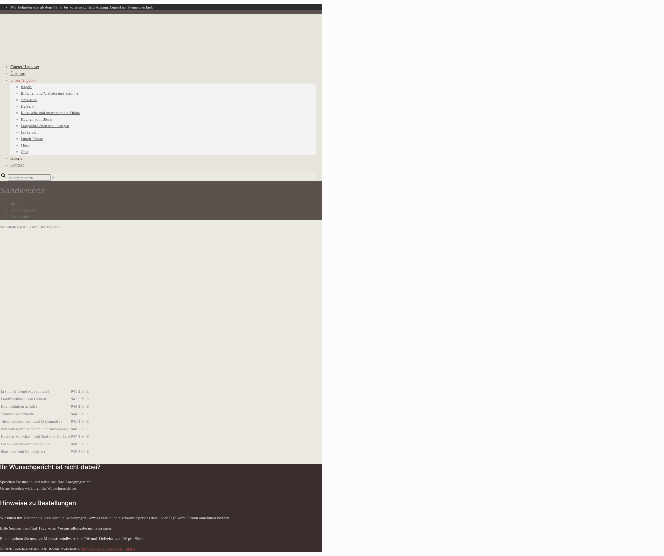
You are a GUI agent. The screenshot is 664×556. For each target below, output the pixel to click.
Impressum (91, 548)
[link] (53, 177)
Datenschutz (113, 548)
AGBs (130, 548)
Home (15, 203)
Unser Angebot (22, 209)
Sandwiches (20, 216)
